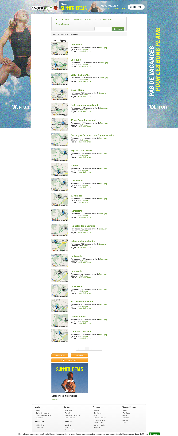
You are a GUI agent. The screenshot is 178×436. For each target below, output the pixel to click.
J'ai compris (154, 434)
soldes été (39, 427)
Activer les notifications (69, 360)
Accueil (56, 34)
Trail (66, 427)
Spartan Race (69, 430)
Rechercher (117, 29)
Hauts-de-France (84, 51)
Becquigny (103, 47)
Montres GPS (98, 422)
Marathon (68, 425)
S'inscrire (79, 355)
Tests (95, 415)
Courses (64, 34)
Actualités (66, 19)
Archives (96, 407)
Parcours (97, 410)
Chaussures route (100, 418)
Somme (85, 49)
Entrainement (98, 413)
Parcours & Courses (103, 19)
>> (100, 349)
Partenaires (39, 418)
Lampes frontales (99, 425)
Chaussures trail (99, 420)
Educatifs (97, 427)
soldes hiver (40, 425)
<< (79, 349)
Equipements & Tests (82, 19)
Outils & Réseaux (63, 24)
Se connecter (60, 355)
